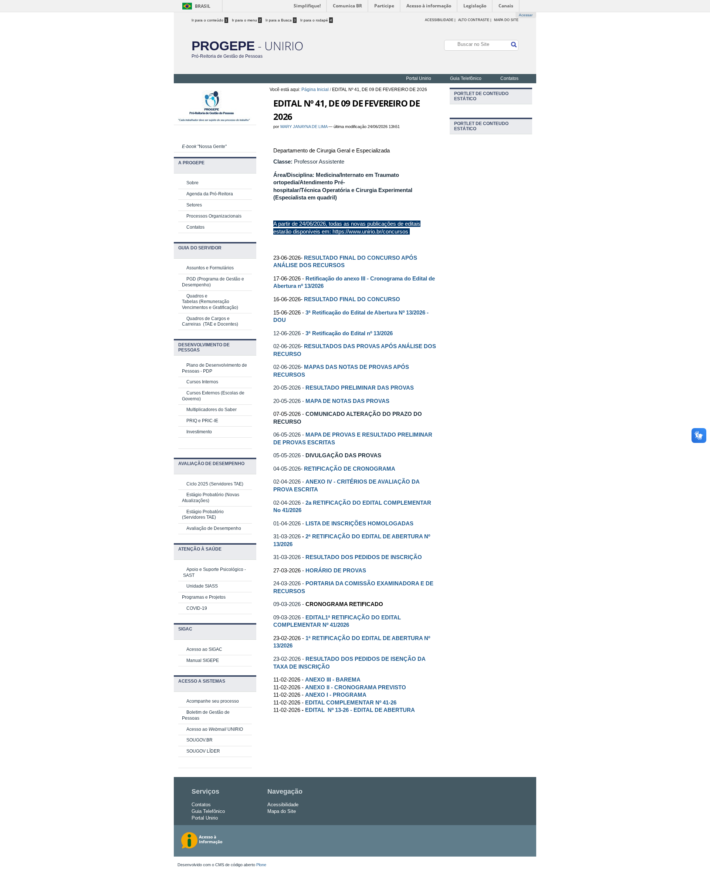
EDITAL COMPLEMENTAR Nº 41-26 (350, 703)
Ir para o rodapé (316, 20)
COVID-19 (196, 608)
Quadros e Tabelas (194, 299)
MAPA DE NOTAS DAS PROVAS (347, 401)
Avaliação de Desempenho (213, 528)
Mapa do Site (506, 20)
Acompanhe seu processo (212, 701)
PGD (191, 279)
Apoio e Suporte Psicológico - (216, 569)
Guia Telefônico (465, 78)
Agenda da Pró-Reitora (209, 193)
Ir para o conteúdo (209, 20)
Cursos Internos (202, 381)
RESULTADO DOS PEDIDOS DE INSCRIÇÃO (363, 557)
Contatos (509, 78)
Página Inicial (315, 89)
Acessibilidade (282, 804)
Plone (261, 864)
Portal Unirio (418, 78)
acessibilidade (439, 20)
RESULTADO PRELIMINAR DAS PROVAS (359, 387)
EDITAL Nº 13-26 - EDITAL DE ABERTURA (360, 710)
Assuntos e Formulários (210, 267)
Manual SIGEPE (202, 660)
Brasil (202, 6)
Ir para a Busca (281, 20)
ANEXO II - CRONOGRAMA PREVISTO (355, 687)
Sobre (192, 182)
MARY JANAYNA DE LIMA (303, 126)
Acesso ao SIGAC (204, 649)
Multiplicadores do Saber (211, 409)
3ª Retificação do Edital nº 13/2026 (349, 333)
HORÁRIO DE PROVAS (335, 570)
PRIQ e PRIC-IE (202, 420)
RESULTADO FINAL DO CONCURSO (352, 299)
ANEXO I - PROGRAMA (335, 695)
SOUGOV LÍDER (203, 751)
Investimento (199, 431)
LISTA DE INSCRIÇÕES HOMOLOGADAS (359, 523)
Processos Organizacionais (213, 216)
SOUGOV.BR (199, 740)
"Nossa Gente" (204, 146)
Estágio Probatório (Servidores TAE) (203, 514)
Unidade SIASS (202, 586)
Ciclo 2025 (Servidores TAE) (214, 484)
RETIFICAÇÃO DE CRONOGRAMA (350, 468)
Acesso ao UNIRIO (214, 729)
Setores (194, 205)
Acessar (525, 15)
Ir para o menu (246, 20)
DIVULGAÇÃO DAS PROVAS (343, 455)
